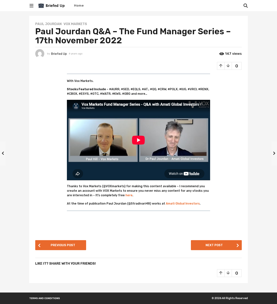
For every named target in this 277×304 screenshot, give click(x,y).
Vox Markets (75, 24)
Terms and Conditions (44, 298)
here (128, 195)
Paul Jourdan (48, 24)
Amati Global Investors (183, 203)
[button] (31, 5)
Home (79, 5)
